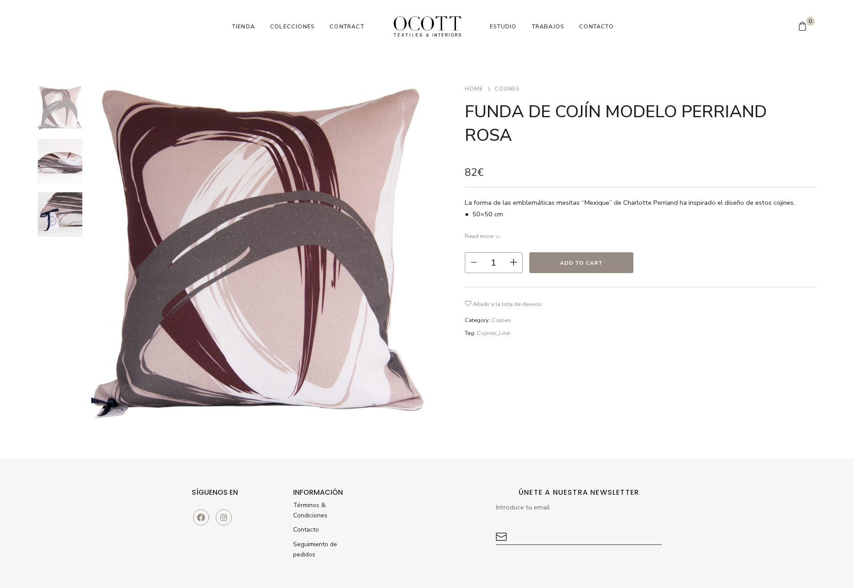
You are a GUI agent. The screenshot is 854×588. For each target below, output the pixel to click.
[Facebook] (201, 517)
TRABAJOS (548, 27)
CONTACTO (596, 27)
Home (474, 89)
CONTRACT (347, 27)
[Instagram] (224, 517)
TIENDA (243, 27)
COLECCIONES (292, 27)
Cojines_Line (493, 333)
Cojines (507, 89)
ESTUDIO (503, 27)
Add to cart (581, 262)
